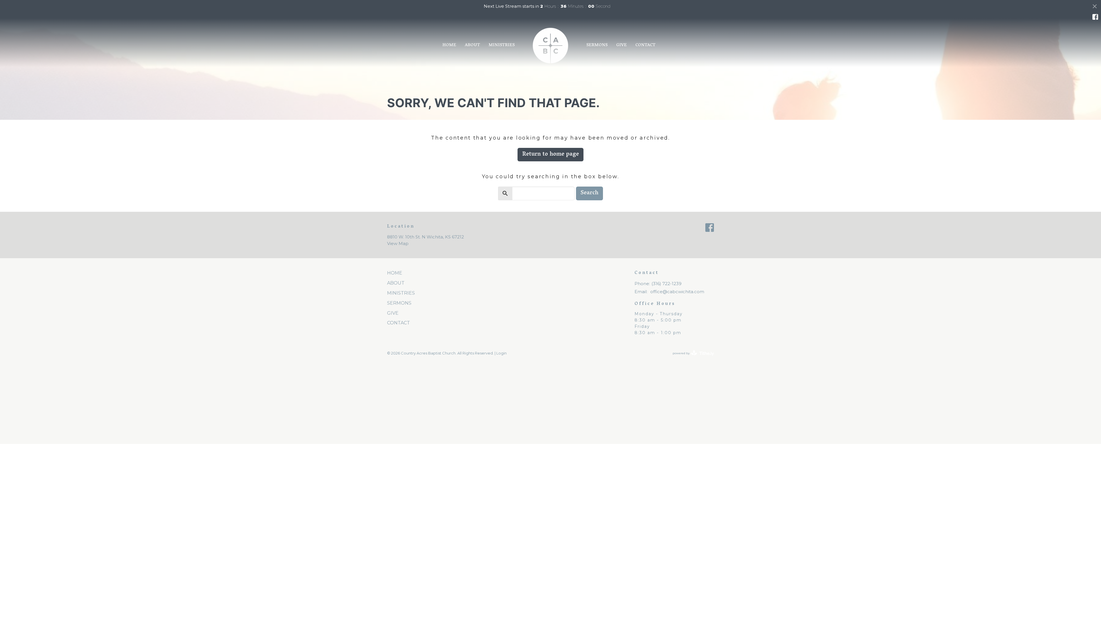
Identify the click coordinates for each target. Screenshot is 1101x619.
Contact (645, 45)
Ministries (502, 45)
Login (501, 353)
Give (621, 45)
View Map (398, 243)
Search (589, 193)
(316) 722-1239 (666, 283)
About (472, 45)
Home (449, 45)
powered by (690, 358)
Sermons (597, 45)
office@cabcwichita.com (677, 291)
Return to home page (550, 154)
